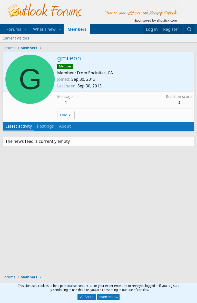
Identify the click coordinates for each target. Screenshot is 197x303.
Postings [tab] (45, 126)
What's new (44, 29)
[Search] (189, 29)
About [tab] (65, 126)
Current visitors (16, 38)
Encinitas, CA (100, 73)
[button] (25, 29)
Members (76, 29)
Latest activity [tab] (18, 126)
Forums (13, 29)
